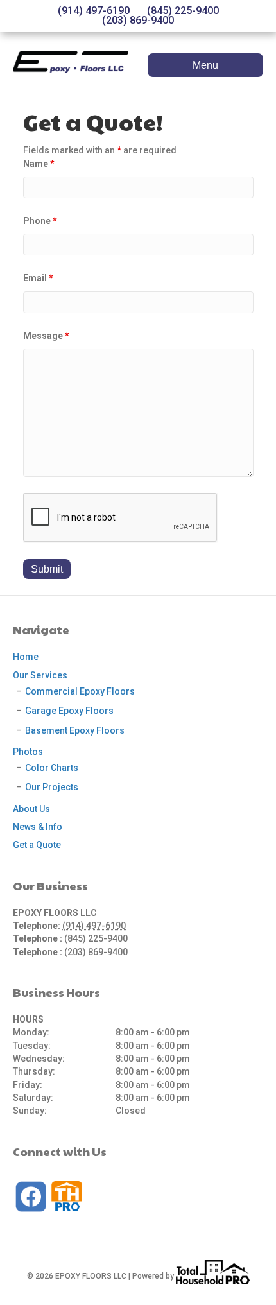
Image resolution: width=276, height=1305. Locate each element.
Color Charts (51, 768)
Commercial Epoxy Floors (80, 691)
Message (46, 336)
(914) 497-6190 (94, 10)
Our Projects (51, 787)
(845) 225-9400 (183, 10)
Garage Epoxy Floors (69, 710)
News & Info (37, 827)
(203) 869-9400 (138, 20)
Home (26, 657)
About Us (31, 809)
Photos (28, 752)
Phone (40, 221)
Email (38, 278)
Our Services (40, 675)
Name (39, 164)
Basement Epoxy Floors (75, 730)
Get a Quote (37, 845)
